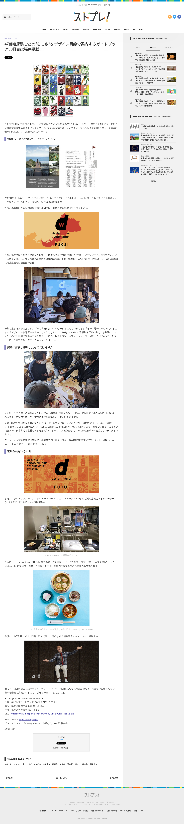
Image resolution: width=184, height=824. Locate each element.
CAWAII (117, 29)
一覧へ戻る (62, 778)
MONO (65, 29)
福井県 (85, 764)
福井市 (77, 764)
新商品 (54, 764)
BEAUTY (86, 29)
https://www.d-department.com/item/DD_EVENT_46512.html (43, 714)
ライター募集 (125, 811)
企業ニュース (139, 811)
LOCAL (43, 29)
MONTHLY (169, 48)
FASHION (97, 29)
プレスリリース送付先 (79, 811)
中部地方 (46, 764)
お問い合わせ (112, 811)
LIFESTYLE (54, 29)
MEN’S (126, 29)
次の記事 (113, 778)
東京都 (62, 764)
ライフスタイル (34, 764)
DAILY (138, 48)
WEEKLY (153, 48)
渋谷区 (70, 764)
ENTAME (75, 29)
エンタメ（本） (20, 764)
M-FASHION (138, 29)
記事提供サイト (97, 811)
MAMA (107, 29)
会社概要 (43, 811)
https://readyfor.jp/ (28, 720)
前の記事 (9, 778)
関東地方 (93, 764)
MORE (152, 181)
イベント (8, 764)
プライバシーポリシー (58, 811)
